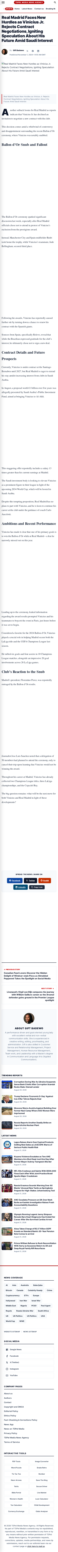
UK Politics (17, 1316)
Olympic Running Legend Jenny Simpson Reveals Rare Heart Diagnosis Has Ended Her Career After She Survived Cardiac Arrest (34, 1217)
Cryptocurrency (13, 1295)
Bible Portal (16, 1493)
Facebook (16, 880)
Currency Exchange (16, 1511)
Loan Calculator (41, 1499)
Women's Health (16, 1499)
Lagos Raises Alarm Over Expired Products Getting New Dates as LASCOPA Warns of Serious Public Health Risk (34, 1144)
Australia (25, 1285)
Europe (36, 1295)
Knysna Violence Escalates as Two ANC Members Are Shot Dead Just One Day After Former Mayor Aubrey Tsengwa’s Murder (34, 1159)
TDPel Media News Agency (29, 2)
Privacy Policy (10, 1433)
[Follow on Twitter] (27, 51)
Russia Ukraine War (24, 1311)
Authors (8, 1398)
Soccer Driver (41, 1486)
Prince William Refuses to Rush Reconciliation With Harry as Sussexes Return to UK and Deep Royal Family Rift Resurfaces (35, 1245)
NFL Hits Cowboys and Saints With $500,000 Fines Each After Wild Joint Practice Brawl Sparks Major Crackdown (35, 1173)
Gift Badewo (18, 50)
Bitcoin (9, 1290)
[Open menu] (3, 2)
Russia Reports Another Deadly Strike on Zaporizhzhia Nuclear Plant (32, 1123)
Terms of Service (12, 1442)
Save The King (41, 1480)
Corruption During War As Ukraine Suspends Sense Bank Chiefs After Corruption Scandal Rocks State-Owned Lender (35, 1084)
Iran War (23, 1301)
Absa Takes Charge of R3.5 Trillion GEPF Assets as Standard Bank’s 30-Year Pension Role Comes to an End (34, 1231)
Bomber (42, 1474)
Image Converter (42, 1461)
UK (7, 1316)
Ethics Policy (10, 1415)
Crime (49, 1290)
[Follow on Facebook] (32, 51)
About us (8, 1393)
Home (17, 9)
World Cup (10, 1321)
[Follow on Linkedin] (38, 51)
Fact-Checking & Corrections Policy (20, 1420)
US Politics (31, 1316)
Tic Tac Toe (16, 1474)
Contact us (39, 9)
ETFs (26, 1295)
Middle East (11, 1306)
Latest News (27, 9)
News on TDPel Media (14, 1429)
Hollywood (10, 1301)
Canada (20, 1290)
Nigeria (24, 1306)
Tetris (16, 1486)
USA (43, 1316)
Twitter (32, 880)
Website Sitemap (12, 1332)
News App (8, 1424)
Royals (9, 1311)
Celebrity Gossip (35, 1290)
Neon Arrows (16, 1480)
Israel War (36, 1301)
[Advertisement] (29, 161)
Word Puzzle (16, 1468)
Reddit (46, 880)
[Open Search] (55, 2)
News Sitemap (30, 1332)
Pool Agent (45, 1306)
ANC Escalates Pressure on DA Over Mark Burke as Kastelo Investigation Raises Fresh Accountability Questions (34, 1202)
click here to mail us (36, 1546)
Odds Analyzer (42, 1511)
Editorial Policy (11, 1411)
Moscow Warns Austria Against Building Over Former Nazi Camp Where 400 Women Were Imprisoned (35, 1110)
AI (7, 1285)
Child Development (42, 1505)
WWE (21, 1321)
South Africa (43, 1311)
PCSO (33, 1306)
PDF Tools (16, 1461)
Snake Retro (42, 1468)
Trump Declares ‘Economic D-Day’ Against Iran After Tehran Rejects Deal (33, 1097)
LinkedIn (22, 887)
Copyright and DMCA (14, 1407)
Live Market (41, 1493)
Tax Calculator (16, 1505)
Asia (14, 1285)
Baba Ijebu (37, 1285)
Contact (7, 1402)
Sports (9, 9)
